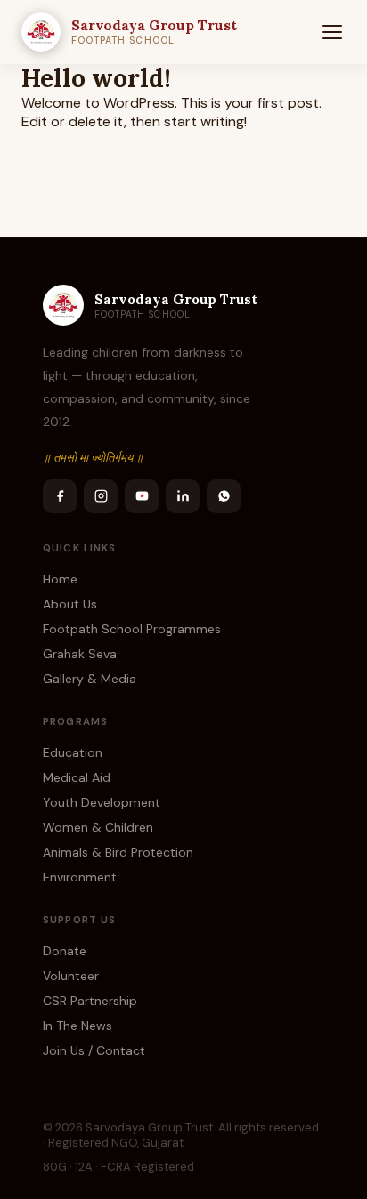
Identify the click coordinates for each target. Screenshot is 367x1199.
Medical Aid (76, 777)
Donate (64, 951)
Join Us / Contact (94, 1050)
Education (72, 752)
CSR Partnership (90, 1001)
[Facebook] (60, 496)
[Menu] (332, 32)
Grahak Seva (80, 654)
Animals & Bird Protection (118, 852)
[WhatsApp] (224, 496)
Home (60, 579)
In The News (77, 1026)
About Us (70, 604)
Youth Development (101, 802)
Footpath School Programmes (132, 629)
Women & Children (98, 827)
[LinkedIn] (183, 496)
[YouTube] (142, 496)
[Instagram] (101, 496)
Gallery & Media (89, 679)
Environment (80, 877)
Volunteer (71, 976)
